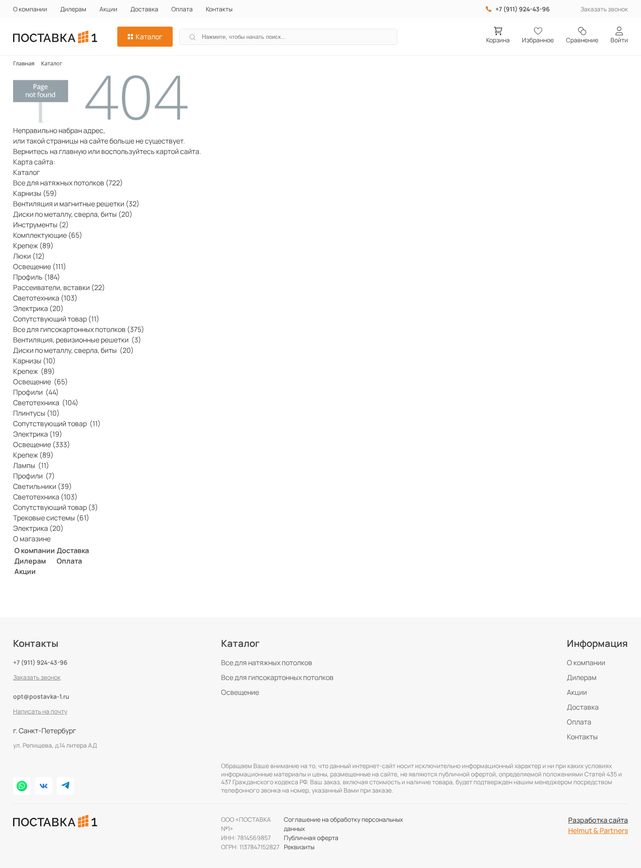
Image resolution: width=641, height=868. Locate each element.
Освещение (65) (40, 381)
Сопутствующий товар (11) (56, 319)
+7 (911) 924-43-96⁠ (522, 9)
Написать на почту (40, 711)
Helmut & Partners (598, 830)
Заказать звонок (604, 9)
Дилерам (73, 9)
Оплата (182, 9)
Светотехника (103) (45, 298)
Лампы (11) (31, 465)
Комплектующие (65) (47, 235)
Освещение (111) (39, 266)
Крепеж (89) (33, 245)
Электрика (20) (38, 308)
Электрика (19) (37, 434)
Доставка (144, 9)
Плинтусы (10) (36, 413)
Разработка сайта (598, 820)
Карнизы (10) (34, 361)
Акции (108, 9)
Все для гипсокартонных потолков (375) (78, 329)
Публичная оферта (311, 838)
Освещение (240, 692)
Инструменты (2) (41, 224)
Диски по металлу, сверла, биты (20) (73, 214)
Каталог (149, 36)
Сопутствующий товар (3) (55, 507)
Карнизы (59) (35, 193)
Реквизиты (299, 847)
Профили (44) (36, 392)
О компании (30, 9)
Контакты (219, 9)
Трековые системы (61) (51, 518)
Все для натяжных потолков (266, 662)
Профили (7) (34, 476)
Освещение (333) (41, 444)
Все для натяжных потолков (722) (68, 183)
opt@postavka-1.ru (41, 696)
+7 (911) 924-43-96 (40, 662)
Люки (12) (29, 256)
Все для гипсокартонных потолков (277, 677)
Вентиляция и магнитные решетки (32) (76, 203)
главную (73, 151)
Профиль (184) (36, 277)
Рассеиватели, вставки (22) (59, 287)
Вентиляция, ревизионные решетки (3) (77, 340)
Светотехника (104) (45, 402)
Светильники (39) (42, 486)
